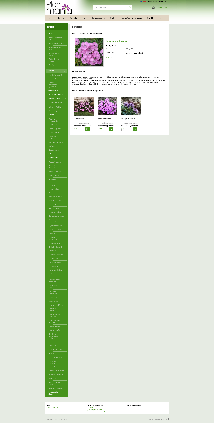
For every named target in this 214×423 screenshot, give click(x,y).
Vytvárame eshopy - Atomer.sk (157, 419)
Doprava (90, 407)
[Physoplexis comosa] (131, 106)
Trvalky (84, 18)
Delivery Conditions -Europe (96, 411)
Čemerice (61, 18)
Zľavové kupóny (52, 407)
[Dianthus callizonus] (89, 52)
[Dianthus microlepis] (107, 106)
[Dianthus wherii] (84, 106)
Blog (159, 18)
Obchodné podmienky (94, 409)
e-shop (50, 18)
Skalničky (73, 18)
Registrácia (163, 1)
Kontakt (150, 18)
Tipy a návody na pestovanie (131, 18)
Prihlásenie (152, 1)
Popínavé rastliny (98, 18)
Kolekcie (113, 18)
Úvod (74, 34)
